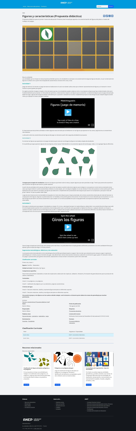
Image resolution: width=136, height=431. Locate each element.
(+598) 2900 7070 (38, 428)
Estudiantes (31, 321)
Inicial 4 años (26, 335)
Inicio (24, 6)
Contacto (44, 6)
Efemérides (28, 404)
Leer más (26, 384)
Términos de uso (60, 405)
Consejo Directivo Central (94, 402)
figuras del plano (26, 316)
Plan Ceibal (28, 405)
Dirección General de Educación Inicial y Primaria (100, 404)
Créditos (58, 407)
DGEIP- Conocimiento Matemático (77, 335)
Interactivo (72, 323)
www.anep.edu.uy (26, 423)
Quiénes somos (60, 402)
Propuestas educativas (75, 311)
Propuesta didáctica (74, 321)
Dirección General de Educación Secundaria (98, 405)
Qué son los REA (60, 404)
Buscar (111, 6)
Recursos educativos (33, 6)
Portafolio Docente (30, 407)
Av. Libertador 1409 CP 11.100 (29, 426)
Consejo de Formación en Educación (96, 410)
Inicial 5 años (26, 338)
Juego (47, 316)
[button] (68, 48)
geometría (35, 316)
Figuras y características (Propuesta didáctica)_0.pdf (36, 302)
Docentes (24, 321)
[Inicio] (68, 2)
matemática (42, 316)
